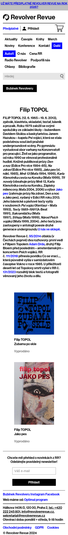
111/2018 (12, 256)
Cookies (53, 528)
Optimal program (36, 500)
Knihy (40, 39)
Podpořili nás (40, 60)
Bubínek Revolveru (19, 88)
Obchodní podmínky (17, 528)
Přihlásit (33, 29)
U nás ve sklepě (49, 229)
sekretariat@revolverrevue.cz (24, 516)
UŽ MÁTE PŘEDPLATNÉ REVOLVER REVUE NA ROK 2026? (34, 5)
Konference (26, 46)
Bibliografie (26, 67)
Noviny (10, 46)
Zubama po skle (25, 344)
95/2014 (35, 236)
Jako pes (20, 434)
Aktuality (11, 39)
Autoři (9, 54)
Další (56, 46)
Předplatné (10, 29)
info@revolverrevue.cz (38, 512)
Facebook (52, 494)
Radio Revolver (16, 60)
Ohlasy (10, 67)
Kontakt (44, 46)
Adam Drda (37, 244)
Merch (52, 39)
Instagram (37, 494)
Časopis (26, 39)
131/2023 (9, 272)
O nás (21, 54)
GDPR (39, 528)
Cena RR (35, 54)
